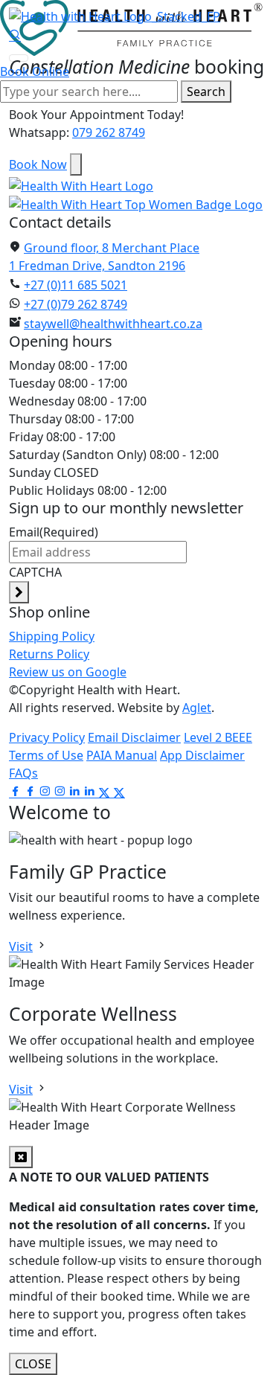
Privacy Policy (47, 737)
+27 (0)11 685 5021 (75, 285)
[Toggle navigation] (18, 58)
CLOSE (33, 1364)
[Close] (76, 164)
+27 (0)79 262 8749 (75, 304)
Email (53, 532)
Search (206, 91)
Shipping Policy (51, 636)
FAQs (23, 773)
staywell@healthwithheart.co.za (113, 323)
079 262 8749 (108, 132)
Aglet (196, 707)
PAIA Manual (121, 755)
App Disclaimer (202, 755)
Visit (21, 946)
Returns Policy (49, 654)
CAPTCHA (35, 572)
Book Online (34, 71)
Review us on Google (67, 672)
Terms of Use (46, 755)
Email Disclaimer (134, 737)
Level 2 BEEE (218, 737)
